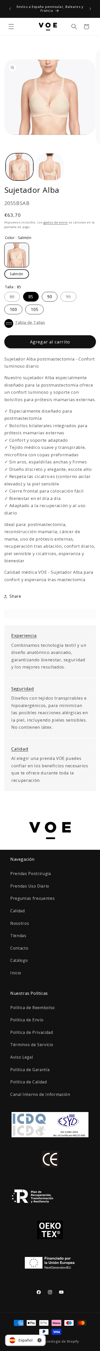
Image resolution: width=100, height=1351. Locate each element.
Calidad (19, 749)
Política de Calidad (28, 1082)
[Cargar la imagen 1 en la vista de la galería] (19, 167)
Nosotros (19, 923)
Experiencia (24, 635)
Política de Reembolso (32, 1007)
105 (34, 309)
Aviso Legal (21, 1057)
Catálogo (19, 960)
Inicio (15, 973)
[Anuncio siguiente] (90, 8)
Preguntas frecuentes (32, 898)
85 (30, 297)
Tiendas (18, 935)
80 (12, 297)
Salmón (16, 273)
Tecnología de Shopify (61, 1341)
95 (68, 297)
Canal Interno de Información (40, 1094)
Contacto (19, 948)
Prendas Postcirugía (30, 873)
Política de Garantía (29, 1069)
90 (49, 297)
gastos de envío (56, 222)
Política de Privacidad (31, 1032)
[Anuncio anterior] (10, 8)
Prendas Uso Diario (29, 886)
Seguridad (22, 688)
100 (13, 309)
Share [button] (15, 596)
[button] (11, 26)
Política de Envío (26, 1020)
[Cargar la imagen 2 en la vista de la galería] (50, 167)
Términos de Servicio (31, 1044)
